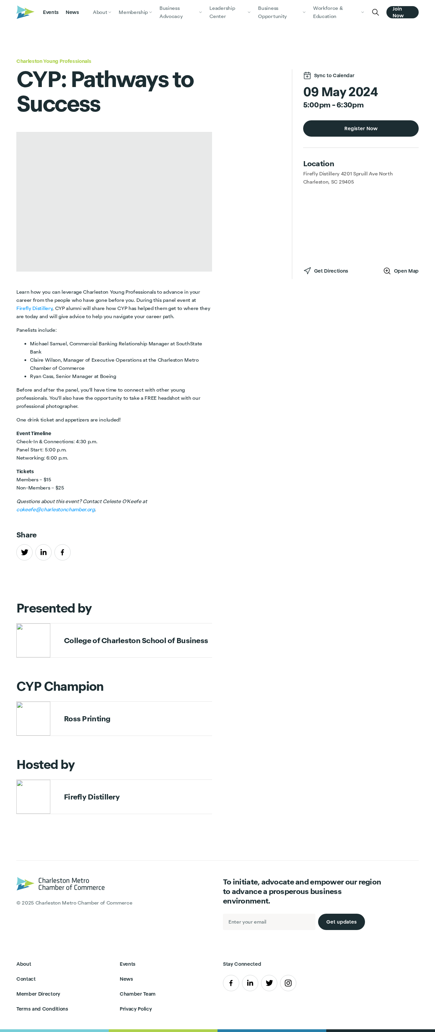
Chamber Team (138, 994)
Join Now (398, 12)
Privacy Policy (136, 1009)
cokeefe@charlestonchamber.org (55, 509)
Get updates (341, 922)
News (72, 12)
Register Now (361, 128)
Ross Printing (87, 718)
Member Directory (38, 994)
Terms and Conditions (42, 1009)
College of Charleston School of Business (136, 640)
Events (51, 12)
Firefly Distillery (34, 308)
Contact (26, 979)
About (23, 964)
